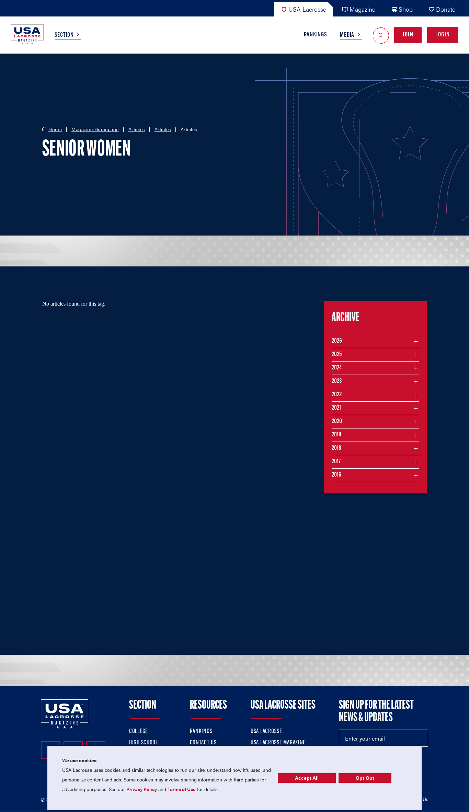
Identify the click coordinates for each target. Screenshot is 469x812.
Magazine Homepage (95, 129)
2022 (337, 395)
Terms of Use (182, 789)
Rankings (315, 35)
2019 (336, 435)
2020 (337, 422)
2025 (337, 355)
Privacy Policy (141, 789)
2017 (336, 462)
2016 (336, 475)
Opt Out (365, 778)
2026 (337, 341)
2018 (336, 448)
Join (407, 35)
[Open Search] (381, 35)
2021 (336, 408)
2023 (337, 381)
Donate (445, 9)
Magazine (362, 9)
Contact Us (203, 743)
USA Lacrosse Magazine (278, 743)
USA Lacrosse (307, 9)
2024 (337, 368)
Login (442, 35)
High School (143, 743)
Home (55, 129)
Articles (136, 129)
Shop (406, 9)
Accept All (307, 778)
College (138, 732)
